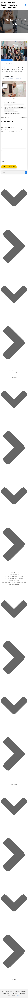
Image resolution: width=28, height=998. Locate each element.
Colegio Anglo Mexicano (10, 102)
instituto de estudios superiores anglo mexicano (14, 108)
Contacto (14, 979)
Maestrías (14, 587)
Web (2, 161)
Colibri (18, 995)
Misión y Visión (14, 373)
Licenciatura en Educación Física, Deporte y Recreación (14, 582)
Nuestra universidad (14, 175)
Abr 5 (4, 63)
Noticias (14, 375)
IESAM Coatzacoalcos (14, 370)
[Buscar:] (13, 172)
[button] (3, 89)
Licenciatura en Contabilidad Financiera (14, 578)
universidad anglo (9, 110)
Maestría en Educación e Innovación (14, 782)
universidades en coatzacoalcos (12, 113)
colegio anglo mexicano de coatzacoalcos (14, 104)
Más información (14, 784)
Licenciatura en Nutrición (14, 580)
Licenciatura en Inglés (14, 574)
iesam (12, 105)
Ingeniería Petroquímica (14, 584)
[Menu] (25, 5)
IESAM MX (10, 63)
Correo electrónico (6, 156)
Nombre (4, 151)
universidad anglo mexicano (11, 111)
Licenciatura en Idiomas (7, 60)
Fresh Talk (7, 105)
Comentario (4, 134)
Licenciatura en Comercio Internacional (14, 576)
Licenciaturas (14, 377)
